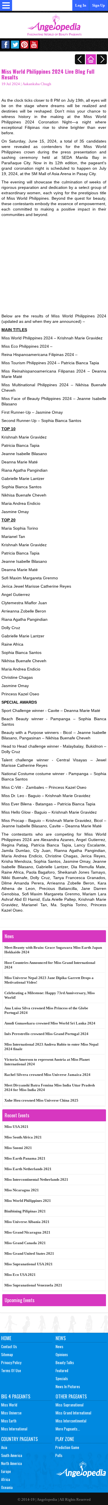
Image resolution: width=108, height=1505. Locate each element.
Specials (62, 1378)
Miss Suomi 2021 (18, 1148)
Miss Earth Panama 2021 (25, 1158)
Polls (58, 1455)
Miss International (14, 1429)
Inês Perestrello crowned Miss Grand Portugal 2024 (46, 1034)
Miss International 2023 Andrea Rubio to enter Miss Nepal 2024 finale (51, 1046)
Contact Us (9, 1346)
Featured (62, 1370)
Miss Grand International (73, 1413)
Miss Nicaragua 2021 (21, 1190)
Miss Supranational (70, 1405)
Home (6, 1338)
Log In (80, 5)
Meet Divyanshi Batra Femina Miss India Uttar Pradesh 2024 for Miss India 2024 (49, 1087)
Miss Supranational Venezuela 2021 (33, 1285)
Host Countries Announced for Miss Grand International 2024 (49, 964)
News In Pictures (68, 1386)
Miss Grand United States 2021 (29, 1253)
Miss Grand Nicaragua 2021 (27, 1232)
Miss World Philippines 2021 (27, 1200)
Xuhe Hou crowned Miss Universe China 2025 (41, 1100)
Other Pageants (71, 1396)
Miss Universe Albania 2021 (27, 1222)
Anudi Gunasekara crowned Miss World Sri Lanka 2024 (49, 1023)
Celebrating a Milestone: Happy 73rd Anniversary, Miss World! (49, 995)
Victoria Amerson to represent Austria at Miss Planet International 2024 (47, 1061)
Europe (6, 1471)
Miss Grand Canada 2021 (25, 1243)
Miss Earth (8, 1421)
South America (11, 1455)
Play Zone (64, 1439)
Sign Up (98, 5)
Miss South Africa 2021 (23, 1137)
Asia (4, 1447)
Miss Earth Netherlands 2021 (28, 1169)
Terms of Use (11, 1370)
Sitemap (7, 1354)
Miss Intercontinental (71, 1421)
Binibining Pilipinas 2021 (25, 1211)
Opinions (62, 1354)
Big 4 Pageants (15, 1396)
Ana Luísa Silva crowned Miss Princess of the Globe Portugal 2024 (46, 1010)
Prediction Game (67, 1447)
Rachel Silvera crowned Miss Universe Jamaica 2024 (47, 1074)
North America (11, 1463)
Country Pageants (19, 1439)
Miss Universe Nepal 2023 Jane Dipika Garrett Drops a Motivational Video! (49, 980)
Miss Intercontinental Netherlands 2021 (36, 1179)
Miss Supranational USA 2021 (28, 1264)
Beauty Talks (65, 1362)
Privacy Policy (11, 1362)
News (61, 1338)
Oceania (7, 1487)
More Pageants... (68, 1429)
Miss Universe (11, 1413)
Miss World (9, 1405)
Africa (5, 1479)
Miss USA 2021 (16, 1126)
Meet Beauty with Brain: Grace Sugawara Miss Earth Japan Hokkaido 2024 (53, 949)
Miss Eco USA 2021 (20, 1274)
